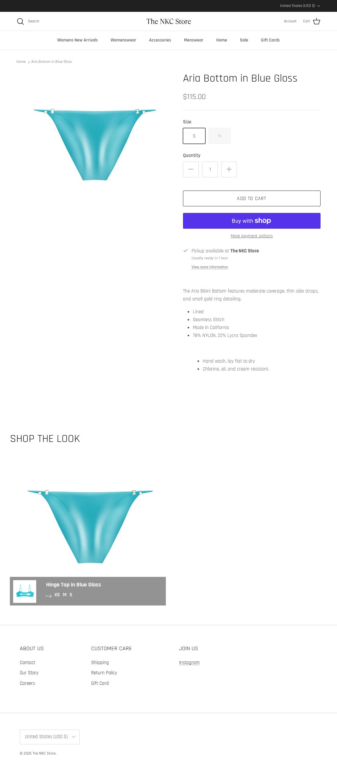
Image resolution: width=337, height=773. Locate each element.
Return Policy (104, 673)
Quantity (191, 155)
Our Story (29, 673)
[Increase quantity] (229, 169)
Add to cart (251, 198)
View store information (210, 267)
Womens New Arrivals (77, 40)
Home (221, 40)
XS (57, 594)
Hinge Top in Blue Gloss (73, 584)
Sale (244, 40)
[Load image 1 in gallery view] (92, 146)
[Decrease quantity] (191, 169)
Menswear (193, 40)
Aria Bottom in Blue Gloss (51, 61)
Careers (27, 683)
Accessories (160, 40)
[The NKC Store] (168, 21)
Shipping (100, 662)
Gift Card (100, 683)
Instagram (189, 662)
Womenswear (123, 40)
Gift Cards (270, 40)
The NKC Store (44, 753)
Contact (27, 662)
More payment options (252, 236)
